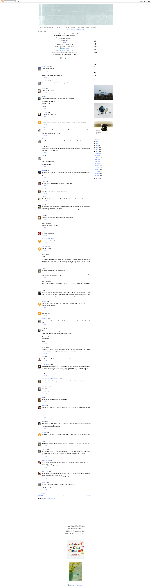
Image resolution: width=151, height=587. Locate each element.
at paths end (42, 31)
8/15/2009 (45, 456)
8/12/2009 (45, 77)
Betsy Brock (44, 246)
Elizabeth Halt (45, 386)
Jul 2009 (97, 163)
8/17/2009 (45, 478)
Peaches (44, 88)
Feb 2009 (97, 173)
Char (43, 196)
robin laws (44, 449)
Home (64, 495)
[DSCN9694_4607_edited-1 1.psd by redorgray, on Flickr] (64, 50)
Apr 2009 (97, 169)
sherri (43, 421)
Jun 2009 (97, 165)
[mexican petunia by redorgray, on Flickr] (65, 48)
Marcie (43, 120)
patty (43, 290)
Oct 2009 (97, 157)
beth (43, 155)
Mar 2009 (97, 171)
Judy (43, 397)
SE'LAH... (44, 482)
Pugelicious (44, 318)
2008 (96, 178)
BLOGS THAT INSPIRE (69, 27)
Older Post (88, 495)
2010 (96, 149)
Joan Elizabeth (45, 80)
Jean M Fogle (45, 471)
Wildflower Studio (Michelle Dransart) (51, 378)
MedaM (43, 181)
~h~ (43, 204)
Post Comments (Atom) (49, 498)
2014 (96, 141)
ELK (43, 268)
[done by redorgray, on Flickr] (66, 58)
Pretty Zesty (44, 112)
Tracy (43, 356)
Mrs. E (43, 138)
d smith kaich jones (46, 364)
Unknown (44, 301)
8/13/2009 (45, 324)
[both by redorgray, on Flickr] (62, 58)
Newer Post (40, 495)
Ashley (43, 215)
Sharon (43, 231)
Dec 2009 (97, 153)
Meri (43, 188)
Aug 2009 (97, 161)
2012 (96, 145)
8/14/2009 (45, 401)
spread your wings (46, 460)
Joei (43, 96)
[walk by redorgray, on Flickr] (64, 42)
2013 (96, 143)
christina (44, 170)
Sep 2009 (97, 159)
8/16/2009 (45, 467)
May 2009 (97, 167)
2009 (96, 151)
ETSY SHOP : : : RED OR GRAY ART (87, 27)
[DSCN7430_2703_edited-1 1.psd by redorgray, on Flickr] (75, 29)
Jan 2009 (97, 175)
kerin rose (44, 405)
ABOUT (58, 27)
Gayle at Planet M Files (47, 238)
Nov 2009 (97, 155)
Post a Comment (42, 493)
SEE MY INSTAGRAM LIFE (46, 27)
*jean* (43, 127)
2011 (96, 147)
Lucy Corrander (45, 66)
